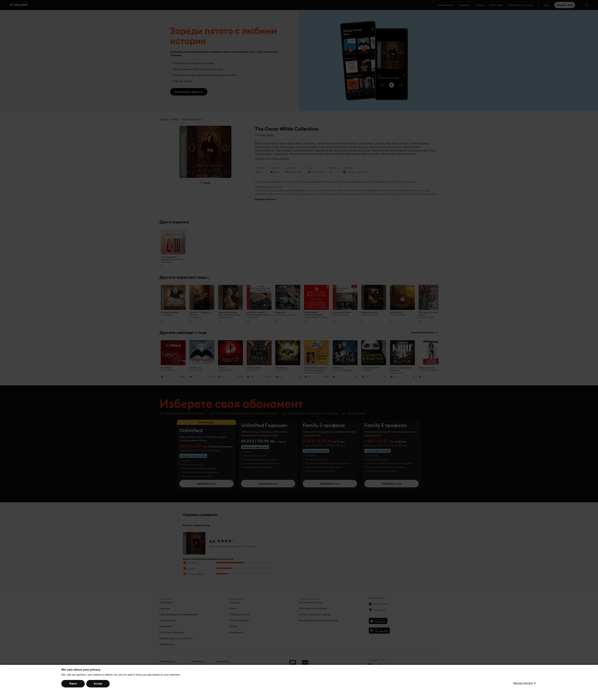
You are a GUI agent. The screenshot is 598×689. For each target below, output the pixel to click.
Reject (73, 683)
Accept (98, 683)
